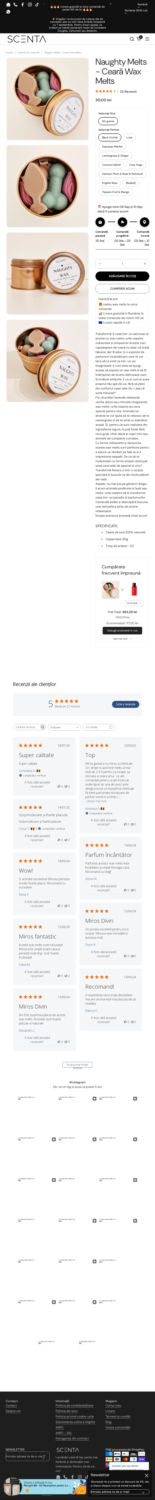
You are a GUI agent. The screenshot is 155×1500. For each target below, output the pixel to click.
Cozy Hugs (135, 164)
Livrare (110, 1411)
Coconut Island (111, 164)
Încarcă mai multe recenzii (77, 1065)
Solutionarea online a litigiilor (75, 1422)
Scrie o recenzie (125, 704)
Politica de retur (67, 1411)
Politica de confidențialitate (74, 1405)
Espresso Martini (112, 146)
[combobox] (134, 603)
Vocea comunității (117, 1427)
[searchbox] (26, 727)
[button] (131, 39)
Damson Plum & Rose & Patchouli (122, 174)
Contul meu (113, 1405)
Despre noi (13, 1411)
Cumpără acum (122, 289)
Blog (108, 1422)
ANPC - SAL (64, 1433)
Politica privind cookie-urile (75, 1416)
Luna (129, 137)
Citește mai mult (96, 801)
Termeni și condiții (117, 1416)
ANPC (60, 1427)
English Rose (109, 183)
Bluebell (131, 183)
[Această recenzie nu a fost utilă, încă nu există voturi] (65, 786)
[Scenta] (27, 39)
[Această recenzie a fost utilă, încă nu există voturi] (59, 786)
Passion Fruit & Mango (115, 192)
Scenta (46, 1493)
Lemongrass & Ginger (115, 155)
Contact (11, 1405)
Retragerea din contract (72, 1438)
